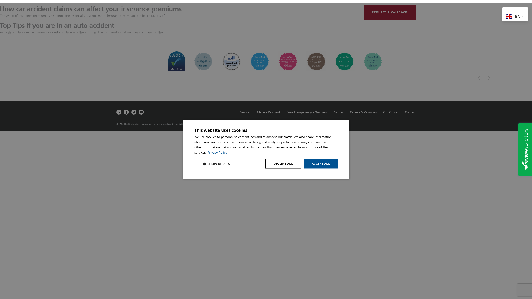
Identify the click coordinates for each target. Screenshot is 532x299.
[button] (216, 164)
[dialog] (266, 149)
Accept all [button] (321, 164)
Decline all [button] (283, 164)
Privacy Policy (217, 152)
